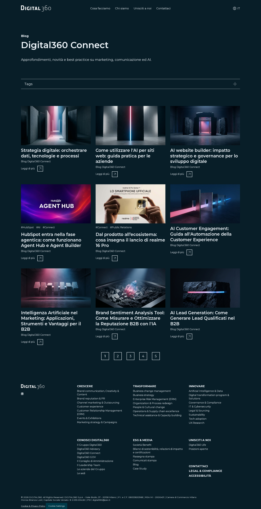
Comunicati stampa (145, 460)
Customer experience (90, 406)
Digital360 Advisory (88, 449)
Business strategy (143, 395)
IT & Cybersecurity (200, 406)
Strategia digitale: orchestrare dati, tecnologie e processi (54, 153)
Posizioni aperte (198, 449)
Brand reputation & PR (91, 398)
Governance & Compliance (205, 402)
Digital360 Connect (88, 453)
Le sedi (81, 473)
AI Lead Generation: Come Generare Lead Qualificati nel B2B (202, 318)
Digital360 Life (197, 444)
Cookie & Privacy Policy (33, 506)
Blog (136, 464)
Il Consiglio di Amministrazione (95, 461)
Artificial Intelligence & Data (206, 391)
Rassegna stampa (144, 456)
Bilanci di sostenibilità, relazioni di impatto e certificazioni (158, 451)
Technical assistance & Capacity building (157, 415)
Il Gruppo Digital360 (89, 444)
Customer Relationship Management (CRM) (99, 412)
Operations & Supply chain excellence (156, 411)
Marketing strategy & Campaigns (97, 422)
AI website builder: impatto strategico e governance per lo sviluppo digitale (204, 156)
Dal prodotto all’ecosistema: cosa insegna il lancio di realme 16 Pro (130, 240)
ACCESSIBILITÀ (200, 475)
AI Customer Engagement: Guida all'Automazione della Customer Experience (201, 234)
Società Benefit (142, 444)
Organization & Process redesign (152, 403)
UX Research (196, 422)
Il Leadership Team (88, 465)
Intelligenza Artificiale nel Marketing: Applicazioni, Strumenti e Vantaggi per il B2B (51, 321)
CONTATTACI (198, 466)
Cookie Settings (56, 506)
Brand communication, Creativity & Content (98, 393)
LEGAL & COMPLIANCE (205, 471)
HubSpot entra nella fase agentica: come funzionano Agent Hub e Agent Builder (51, 240)
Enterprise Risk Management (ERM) (154, 399)
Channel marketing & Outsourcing (98, 402)
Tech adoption (197, 418)
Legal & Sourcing (199, 410)
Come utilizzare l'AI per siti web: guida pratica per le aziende (125, 156)
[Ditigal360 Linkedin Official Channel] (22, 394)
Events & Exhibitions (89, 418)
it (238, 8)
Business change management (152, 391)
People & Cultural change (149, 407)
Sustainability (197, 414)
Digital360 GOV (86, 457)
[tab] (130, 84)
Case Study (140, 468)
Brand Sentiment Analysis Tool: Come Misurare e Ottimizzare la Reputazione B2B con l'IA (130, 318)
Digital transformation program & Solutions (209, 397)
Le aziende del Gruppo (91, 469)
